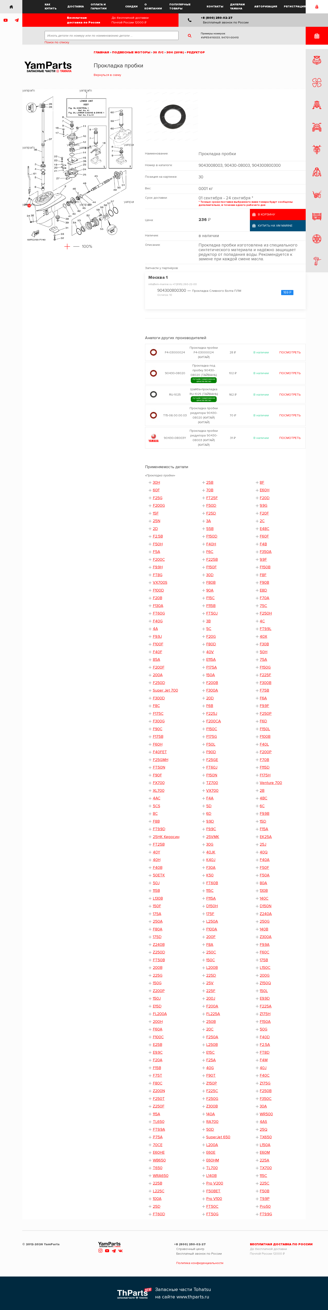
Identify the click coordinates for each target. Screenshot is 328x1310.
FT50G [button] (212, 1214)
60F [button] (156, 490)
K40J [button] (210, 859)
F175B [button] (158, 736)
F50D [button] (211, 505)
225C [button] (264, 1183)
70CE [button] (157, 1145)
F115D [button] (265, 767)
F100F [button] (158, 644)
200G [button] (265, 975)
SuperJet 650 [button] (218, 1137)
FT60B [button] (212, 883)
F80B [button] (211, 582)
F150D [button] (211, 536)
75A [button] (263, 659)
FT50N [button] (159, 767)
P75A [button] (158, 1137)
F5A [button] (156, 551)
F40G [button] (158, 621)
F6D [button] (263, 721)
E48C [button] (264, 528)
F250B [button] (266, 1091)
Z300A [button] (266, 937)
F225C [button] (212, 1091)
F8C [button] (156, 705)
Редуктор (196, 52)
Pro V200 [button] (214, 1183)
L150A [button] (265, 1145)
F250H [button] (266, 613)
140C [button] (264, 898)
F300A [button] (212, 690)
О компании (153, 6)
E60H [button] (264, 490)
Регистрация (295, 6)
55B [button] (210, 528)
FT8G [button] (157, 575)
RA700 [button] (212, 1121)
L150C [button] (265, 967)
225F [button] (210, 991)
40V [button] (210, 652)
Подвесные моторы (131, 52)
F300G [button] (159, 721)
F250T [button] (159, 1098)
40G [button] (210, 1068)
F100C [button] (158, 1037)
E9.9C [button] (158, 1052)
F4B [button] (263, 544)
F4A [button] (210, 798)
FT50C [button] (212, 1206)
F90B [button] (264, 582)
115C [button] (210, 890)
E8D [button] (263, 590)
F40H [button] (211, 544)
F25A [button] (211, 1060)
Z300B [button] (212, 1106)
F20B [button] (157, 598)
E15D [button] (157, 1006)
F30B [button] (264, 644)
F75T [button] (157, 1075)
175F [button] (210, 914)
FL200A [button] (160, 1014)
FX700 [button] (159, 782)
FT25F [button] (212, 498)
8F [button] (262, 482)
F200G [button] (159, 505)
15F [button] (156, 513)
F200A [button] (212, 1006)
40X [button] (263, 636)
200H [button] (158, 1021)
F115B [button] (211, 605)
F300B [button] (265, 682)
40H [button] (156, 859)
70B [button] (209, 490)
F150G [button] (265, 667)
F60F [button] (264, 536)
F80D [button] (211, 644)
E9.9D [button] (265, 998)
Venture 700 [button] (271, 782)
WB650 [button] (159, 1160)
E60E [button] (210, 1152)
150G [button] (157, 983)
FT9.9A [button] (159, 1129)
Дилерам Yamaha (237, 6)
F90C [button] (157, 729)
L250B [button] (212, 1044)
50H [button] (263, 652)
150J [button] (157, 998)
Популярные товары (180, 6)
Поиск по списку (57, 42)
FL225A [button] (213, 1014)
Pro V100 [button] (214, 1198)
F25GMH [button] (160, 759)
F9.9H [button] (158, 567)
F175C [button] (158, 713)
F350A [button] (266, 551)
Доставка (75, 6)
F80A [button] (157, 929)
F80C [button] (157, 1083)
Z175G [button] (265, 1083)
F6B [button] (209, 705)
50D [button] (210, 1129)
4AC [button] (156, 798)
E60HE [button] (159, 1152)
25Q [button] (263, 1129)
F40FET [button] (160, 752)
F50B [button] (264, 1191)
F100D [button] (158, 590)
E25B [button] (157, 1044)
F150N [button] (211, 775)
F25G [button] (157, 498)
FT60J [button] (211, 767)
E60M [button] (265, 1152)
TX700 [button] (266, 1168)
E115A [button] (211, 659)
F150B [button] (265, 567)
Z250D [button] (159, 952)
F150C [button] (211, 729)
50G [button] (263, 1029)
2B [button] (262, 790)
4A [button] (155, 628)
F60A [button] (157, 1029)
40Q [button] (264, 852)
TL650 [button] (158, 1121)
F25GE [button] (212, 759)
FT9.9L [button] (265, 628)
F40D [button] (265, 1037)
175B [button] (264, 960)
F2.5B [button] (158, 536)
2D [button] (155, 528)
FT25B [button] (159, 844)
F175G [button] (211, 736)
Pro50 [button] (265, 1206)
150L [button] (264, 991)
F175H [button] (265, 775)
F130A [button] (158, 605)
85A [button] (156, 659)
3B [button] (208, 621)
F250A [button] (212, 1037)
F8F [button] (263, 575)
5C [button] (208, 628)
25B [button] (209, 482)
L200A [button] (212, 1145)
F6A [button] (263, 698)
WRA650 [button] (160, 1175)
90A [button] (210, 590)
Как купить (51, 6)
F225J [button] (211, 713)
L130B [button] (158, 898)
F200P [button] (266, 752)
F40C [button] (265, 1075)
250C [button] (211, 952)
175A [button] (157, 914)
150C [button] (210, 960)
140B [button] (264, 929)
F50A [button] (265, 875)
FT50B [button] (159, 960)
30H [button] (156, 482)
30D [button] (210, 575)
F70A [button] (264, 598)
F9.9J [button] (157, 636)
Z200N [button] (159, 1091)
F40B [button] (157, 867)
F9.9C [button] (211, 829)
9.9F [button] (263, 559)
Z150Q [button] (265, 983)
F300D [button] (159, 698)
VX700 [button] (212, 790)
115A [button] (156, 1114)
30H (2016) (175, 52)
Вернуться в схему (107, 75)
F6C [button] (209, 551)
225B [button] (157, 1183)
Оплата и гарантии (99, 6)
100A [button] (157, 1198)
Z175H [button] (265, 1014)
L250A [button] (212, 921)
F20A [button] (157, 1060)
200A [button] (158, 675)
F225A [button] (266, 1006)
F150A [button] (265, 1021)
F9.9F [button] (264, 705)
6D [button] (208, 813)
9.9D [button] (210, 821)
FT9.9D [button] (159, 829)
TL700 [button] (212, 1168)
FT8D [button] (265, 1052)
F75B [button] (264, 690)
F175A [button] (211, 667)
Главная (101, 52)
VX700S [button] (160, 582)
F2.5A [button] (265, 1044)
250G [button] (265, 921)
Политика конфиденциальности (199, 1263)
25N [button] (156, 521)
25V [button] (210, 983)
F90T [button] (211, 1075)
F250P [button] (266, 713)
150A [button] (210, 675)
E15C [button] (210, 1052)
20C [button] (210, 1029)
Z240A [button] (266, 914)
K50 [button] (210, 875)
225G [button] (157, 975)
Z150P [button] (211, 1083)
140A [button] (210, 1114)
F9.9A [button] (265, 944)
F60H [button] (157, 744)
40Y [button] (156, 852)
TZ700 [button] (212, 782)
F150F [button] (211, 567)
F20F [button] (264, 513)
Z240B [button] (159, 944)
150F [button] (157, 906)
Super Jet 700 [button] (165, 690)
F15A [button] (264, 829)
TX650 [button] (266, 1137)
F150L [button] (265, 729)
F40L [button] (264, 744)
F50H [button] (158, 544)
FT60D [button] (159, 1214)
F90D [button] (211, 752)
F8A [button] (209, 944)
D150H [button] (212, 906)
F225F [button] (265, 675)
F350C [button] (266, 1098)
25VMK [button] (212, 836)
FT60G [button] (159, 613)
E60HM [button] (212, 1160)
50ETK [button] (159, 875)
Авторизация (265, 6)
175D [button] (157, 937)
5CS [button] (156, 806)
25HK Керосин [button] (166, 836)
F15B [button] (157, 1068)
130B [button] (264, 890)
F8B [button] (156, 821)
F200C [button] (159, 559)
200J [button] (210, 998)
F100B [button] (265, 736)
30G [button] (209, 844)
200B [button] (157, 967)
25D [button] (156, 1206)
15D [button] (263, 821)
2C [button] (262, 521)
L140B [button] (211, 1175)
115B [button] (156, 890)
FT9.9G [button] (266, 1214)
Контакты (215, 6)
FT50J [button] (212, 613)
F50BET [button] (213, 1191)
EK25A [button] (266, 836)
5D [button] (209, 806)
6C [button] (262, 806)
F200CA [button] (213, 721)
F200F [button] (158, 667)
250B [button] (211, 1021)
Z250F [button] (158, 1106)
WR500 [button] (266, 1114)
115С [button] (263, 1175)
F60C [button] (264, 952)
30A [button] (263, 1106)
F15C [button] (210, 598)
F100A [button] (211, 929)
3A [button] (208, 521)
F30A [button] (211, 867)
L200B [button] (212, 967)
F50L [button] (210, 744)
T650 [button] (157, 1168)
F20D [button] (265, 498)
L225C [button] (158, 1191)
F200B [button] (212, 682)
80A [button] (263, 883)
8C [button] (155, 813)
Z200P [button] (159, 991)
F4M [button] (264, 1060)
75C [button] (263, 605)
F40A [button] (265, 859)
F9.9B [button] (264, 813)
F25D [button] (211, 513)
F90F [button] (157, 775)
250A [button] (158, 921)
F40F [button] (157, 652)
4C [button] (262, 621)
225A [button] (264, 1160)
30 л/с (158, 52)
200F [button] (211, 937)
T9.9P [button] (265, 1198)
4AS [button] (263, 1121)
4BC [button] (263, 798)
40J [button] (263, 1068)
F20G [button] (211, 636)
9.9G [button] (263, 505)
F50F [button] (264, 867)
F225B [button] (212, 559)
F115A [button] (211, 898)
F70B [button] (264, 759)
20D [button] (210, 698)
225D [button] (211, 975)
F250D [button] (159, 682)
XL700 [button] (158, 790)
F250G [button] (212, 1098)
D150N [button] (265, 906)
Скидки (131, 6)
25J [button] (263, 844)
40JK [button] (210, 852)
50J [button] (156, 883)
